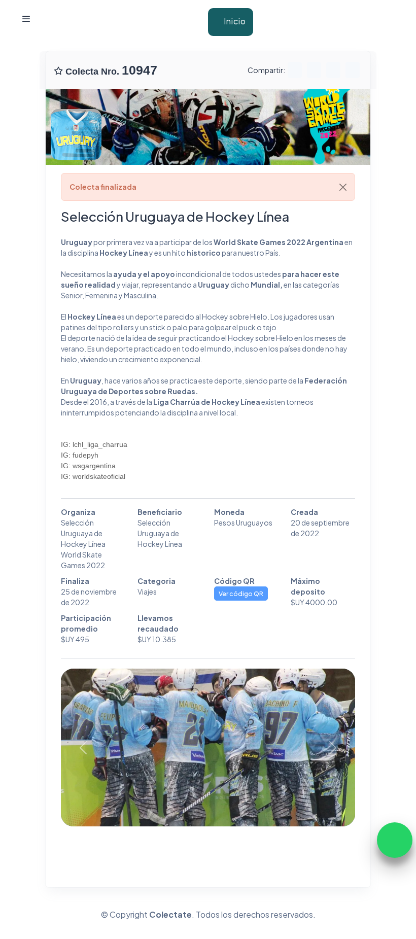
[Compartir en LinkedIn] (353, 68)
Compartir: (266, 70)
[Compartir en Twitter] (333, 68)
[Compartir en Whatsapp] (295, 68)
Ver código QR (241, 593)
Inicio (234, 21)
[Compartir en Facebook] (314, 68)
